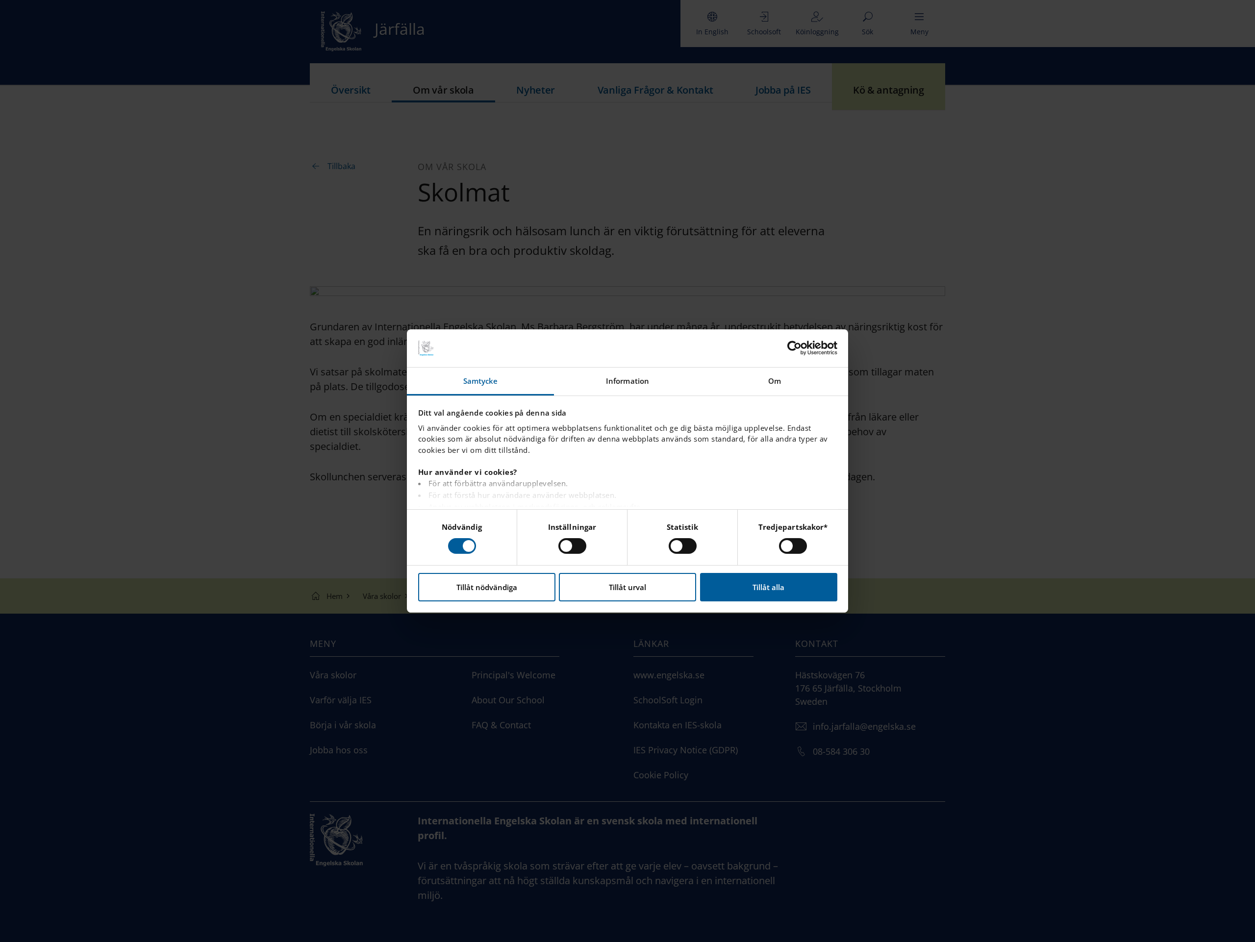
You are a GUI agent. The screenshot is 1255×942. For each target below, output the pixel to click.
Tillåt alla (768, 587)
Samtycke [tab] (480, 381)
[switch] (572, 546)
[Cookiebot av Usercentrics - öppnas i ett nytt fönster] (794, 348)
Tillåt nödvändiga (486, 587)
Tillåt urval (627, 587)
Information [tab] (627, 381)
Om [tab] (774, 381)
